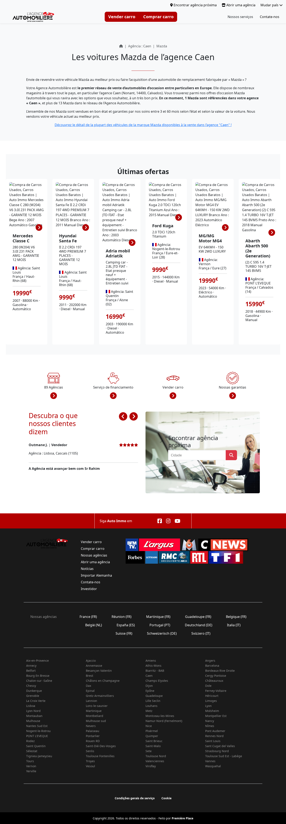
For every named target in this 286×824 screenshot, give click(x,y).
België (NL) (93, 625)
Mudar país (269, 5)
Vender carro (121, 16)
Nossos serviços (240, 16)
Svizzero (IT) (201, 633)
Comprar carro (158, 16)
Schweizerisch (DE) (162, 633)
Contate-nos (269, 16)
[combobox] (198, 455)
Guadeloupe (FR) (198, 616)
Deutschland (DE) (198, 625)
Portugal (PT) (160, 625)
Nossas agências (94, 555)
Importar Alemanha (96, 575)
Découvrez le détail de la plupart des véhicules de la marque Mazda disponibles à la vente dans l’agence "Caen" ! (143, 125)
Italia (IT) (233, 625)
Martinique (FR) (158, 616)
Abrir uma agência (240, 5)
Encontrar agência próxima (195, 5)
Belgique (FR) (236, 616)
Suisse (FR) (124, 633)
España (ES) (126, 625)
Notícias (87, 568)
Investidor (89, 588)
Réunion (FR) (121, 616)
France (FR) (88, 616)
